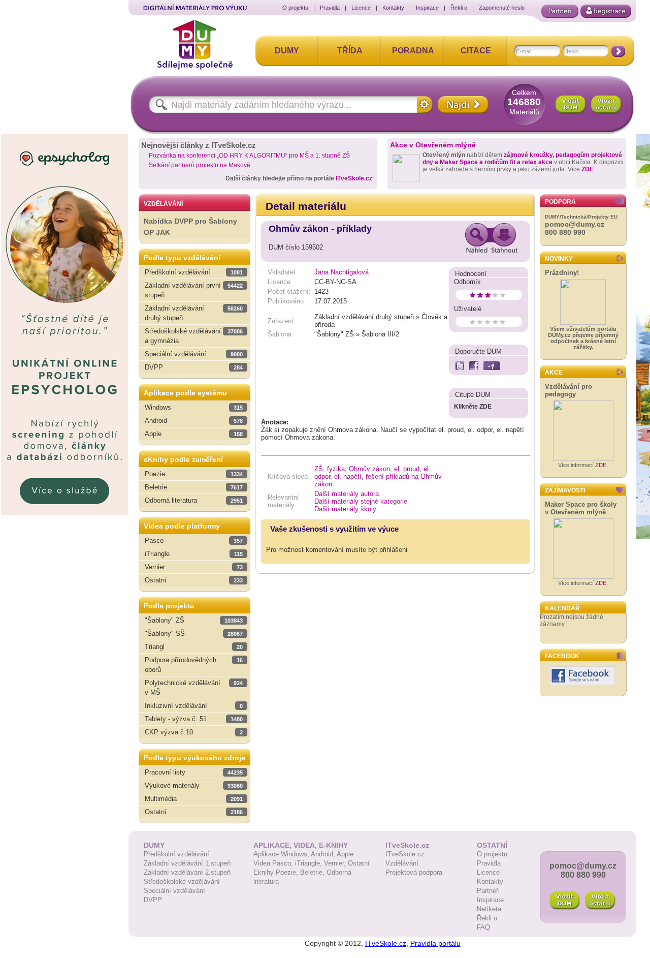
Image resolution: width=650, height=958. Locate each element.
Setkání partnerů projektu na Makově (199, 165)
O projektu (295, 8)
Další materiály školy (345, 509)
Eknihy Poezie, (276, 872)
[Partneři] (560, 11)
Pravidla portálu (435, 943)
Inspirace (427, 8)
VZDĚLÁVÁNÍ (163, 203)
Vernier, (336, 863)
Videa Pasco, (274, 863)
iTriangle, (309, 863)
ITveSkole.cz (354, 178)
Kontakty (393, 8)
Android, (324, 854)
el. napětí (348, 476)
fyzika (336, 469)
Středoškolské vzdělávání (182, 881)
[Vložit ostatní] (606, 105)
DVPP (153, 900)
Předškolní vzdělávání (176, 854)
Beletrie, (313, 872)
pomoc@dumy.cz (574, 224)
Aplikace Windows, (282, 854)
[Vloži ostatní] (600, 900)
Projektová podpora (413, 872)
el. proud (406, 469)
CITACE (476, 50)
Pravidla (330, 8)
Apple (345, 854)
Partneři (488, 890)
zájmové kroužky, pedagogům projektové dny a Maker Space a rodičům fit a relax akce (522, 158)
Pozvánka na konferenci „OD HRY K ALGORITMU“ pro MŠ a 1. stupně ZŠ (249, 155)
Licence (361, 8)
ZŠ (318, 469)
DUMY (287, 50)
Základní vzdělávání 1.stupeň (187, 863)
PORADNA (413, 50)
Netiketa (489, 909)
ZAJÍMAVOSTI (565, 490)
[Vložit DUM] (571, 105)
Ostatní (359, 863)
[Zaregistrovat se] (606, 11)
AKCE (554, 372)
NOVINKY (559, 258)
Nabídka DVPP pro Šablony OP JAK (190, 227)
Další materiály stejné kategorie (360, 501)
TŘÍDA (350, 50)
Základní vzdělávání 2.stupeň (187, 872)
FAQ (483, 927)
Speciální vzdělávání (174, 890)
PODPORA (560, 201)
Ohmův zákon (369, 469)
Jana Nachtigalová (341, 272)
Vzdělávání (401, 863)
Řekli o (458, 8)
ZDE (587, 169)
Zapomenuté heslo (502, 8)
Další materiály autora (346, 494)
